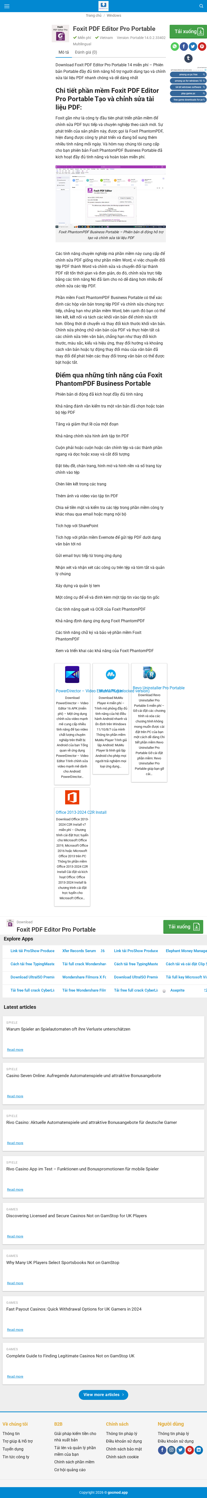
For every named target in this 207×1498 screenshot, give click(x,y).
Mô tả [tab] (64, 52)
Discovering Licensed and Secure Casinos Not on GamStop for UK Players (76, 1215)
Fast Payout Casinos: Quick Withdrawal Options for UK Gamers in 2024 (74, 1309)
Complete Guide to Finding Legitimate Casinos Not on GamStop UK (70, 1356)
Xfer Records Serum (79, 951)
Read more (15, 1050)
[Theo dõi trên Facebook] (162, 1450)
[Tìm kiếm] (201, 6)
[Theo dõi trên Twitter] (180, 1450)
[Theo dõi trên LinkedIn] (199, 1450)
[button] (7, 6)
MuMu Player (111, 691)
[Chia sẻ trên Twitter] (193, 46)
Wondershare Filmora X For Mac (89, 977)
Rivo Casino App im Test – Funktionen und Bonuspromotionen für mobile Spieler (82, 1169)
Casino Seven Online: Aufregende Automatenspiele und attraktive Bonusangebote (83, 1075)
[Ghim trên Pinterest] (202, 46)
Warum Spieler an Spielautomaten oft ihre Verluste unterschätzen (68, 1029)
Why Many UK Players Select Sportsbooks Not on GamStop (62, 1262)
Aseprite (177, 990)
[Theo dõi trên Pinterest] (190, 1450)
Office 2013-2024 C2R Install (81, 812)
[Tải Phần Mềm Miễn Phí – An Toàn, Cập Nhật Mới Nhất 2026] (103, 6)
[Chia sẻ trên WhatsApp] (175, 46)
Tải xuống (186, 31)
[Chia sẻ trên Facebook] (184, 46)
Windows (114, 15)
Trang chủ (93, 15)
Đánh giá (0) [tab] (86, 52)
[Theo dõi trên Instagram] (171, 1450)
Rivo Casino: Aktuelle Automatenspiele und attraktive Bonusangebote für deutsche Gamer (91, 1122)
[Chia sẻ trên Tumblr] (188, 58)
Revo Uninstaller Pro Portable (159, 688)
